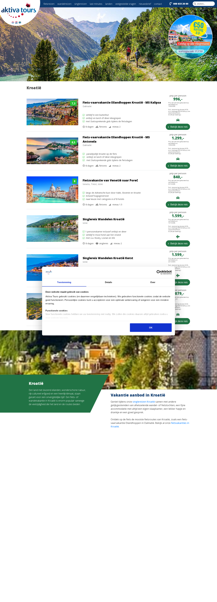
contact (158, 3)
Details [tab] (108, 282)
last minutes (96, 3)
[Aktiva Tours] (20, 12)
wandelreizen (64, 3)
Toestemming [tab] (64, 282)
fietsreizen (49, 3)
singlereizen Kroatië (144, 401)
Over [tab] (152, 282)
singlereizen (80, 3)
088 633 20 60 (180, 3)
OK (150, 327)
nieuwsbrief (145, 3)
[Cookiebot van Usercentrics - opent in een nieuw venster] (159, 272)
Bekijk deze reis (179, 126)
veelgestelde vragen (125, 3)
